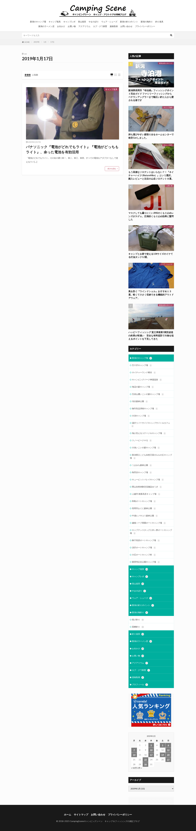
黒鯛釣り (137, 627)
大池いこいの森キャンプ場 (145, 447)
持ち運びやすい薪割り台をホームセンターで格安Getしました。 (151, 136)
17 (151, 755)
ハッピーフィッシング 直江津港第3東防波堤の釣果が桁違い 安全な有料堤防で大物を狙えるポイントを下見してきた (151, 335)
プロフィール (139, 684)
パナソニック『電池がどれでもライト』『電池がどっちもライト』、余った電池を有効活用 (72, 149)
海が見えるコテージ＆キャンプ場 (148, 433)
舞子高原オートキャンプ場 (145, 540)
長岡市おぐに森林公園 (143, 508)
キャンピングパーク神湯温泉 (146, 379)
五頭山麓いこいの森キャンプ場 (147, 394)
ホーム (67, 814)
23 (145, 759)
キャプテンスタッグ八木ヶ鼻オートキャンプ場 (151, 531)
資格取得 (114, 26)
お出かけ (61, 26)
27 (168, 759)
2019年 (37, 42)
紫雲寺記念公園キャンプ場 (145, 562)
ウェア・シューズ (109, 21)
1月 (45, 42)
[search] (171, 35)
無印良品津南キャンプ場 (144, 408)
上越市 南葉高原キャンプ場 (145, 494)
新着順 (28, 75)
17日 (52, 42)
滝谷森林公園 (139, 401)
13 (168, 750)
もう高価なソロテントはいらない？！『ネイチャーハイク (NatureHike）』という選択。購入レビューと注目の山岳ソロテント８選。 (151, 175)
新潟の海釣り (147, 21)
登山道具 (82, 21)
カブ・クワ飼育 (100, 26)
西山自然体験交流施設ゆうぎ (146, 486)
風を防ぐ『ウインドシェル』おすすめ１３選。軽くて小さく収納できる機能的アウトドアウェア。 (151, 294)
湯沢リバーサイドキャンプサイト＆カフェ (151, 424)
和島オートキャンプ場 (143, 501)
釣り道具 (159, 21)
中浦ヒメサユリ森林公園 (144, 515)
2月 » (139, 768)
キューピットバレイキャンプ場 (147, 479)
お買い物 (72, 26)
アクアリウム (84, 26)
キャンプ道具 (55, 21)
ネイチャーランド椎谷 (143, 372)
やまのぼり (94, 21)
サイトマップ (81, 814)
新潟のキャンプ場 (38, 21)
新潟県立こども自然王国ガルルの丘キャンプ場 (151, 456)
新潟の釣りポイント (129, 21)
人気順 (35, 75)
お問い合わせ (126, 26)
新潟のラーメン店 (46, 26)
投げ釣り (137, 619)
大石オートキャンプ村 (143, 554)
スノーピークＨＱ (141, 440)
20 (168, 755)
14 (134, 755)
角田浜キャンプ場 (141, 472)
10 (151, 750)
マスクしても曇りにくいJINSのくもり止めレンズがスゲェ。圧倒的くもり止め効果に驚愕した (151, 216)
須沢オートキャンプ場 (143, 547)
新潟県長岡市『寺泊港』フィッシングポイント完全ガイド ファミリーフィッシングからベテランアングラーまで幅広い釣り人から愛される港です (151, 95)
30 (145, 764)
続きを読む (112, 169)
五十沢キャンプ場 (141, 365)
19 (162, 755)
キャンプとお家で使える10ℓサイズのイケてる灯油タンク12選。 (150, 256)
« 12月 (134, 768)
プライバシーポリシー (145, 26)
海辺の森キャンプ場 (142, 387)
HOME (27, 42)
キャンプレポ (69, 21)
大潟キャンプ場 (140, 415)
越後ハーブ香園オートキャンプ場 (148, 523)
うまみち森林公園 (141, 465)
